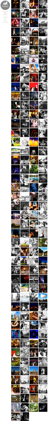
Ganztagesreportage (5, 11)
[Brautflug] (43, 215)
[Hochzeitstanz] (15, 160)
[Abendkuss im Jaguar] (24, 123)
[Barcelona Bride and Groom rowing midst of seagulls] (24, 96)
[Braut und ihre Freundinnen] (15, 96)
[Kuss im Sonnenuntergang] (15, 233)
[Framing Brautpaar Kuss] (33, 169)
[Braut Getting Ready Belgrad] (24, 59)
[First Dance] (24, 306)
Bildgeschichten (5, 14)
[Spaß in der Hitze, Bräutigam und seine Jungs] (24, 151)
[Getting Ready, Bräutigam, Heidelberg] (33, 114)
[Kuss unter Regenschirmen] (15, 187)
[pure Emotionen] (24, 178)
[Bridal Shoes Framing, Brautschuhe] (33, 68)
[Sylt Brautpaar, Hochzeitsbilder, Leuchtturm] (15, 31)
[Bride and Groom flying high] (43, 160)
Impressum (5, 20)
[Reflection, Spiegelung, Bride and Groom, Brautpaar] (24, 187)
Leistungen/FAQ (5, 17)
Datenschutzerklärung (5, 22)
